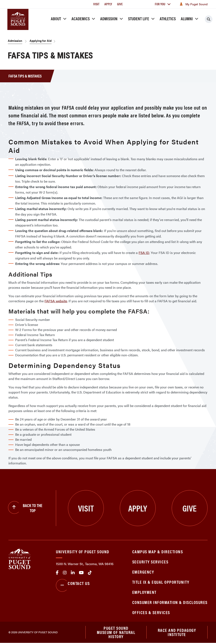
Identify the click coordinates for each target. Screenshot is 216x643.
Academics (81, 18)
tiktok (90, 573)
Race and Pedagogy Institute (177, 632)
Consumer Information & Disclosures (170, 602)
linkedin (73, 573)
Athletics (168, 18)
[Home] (19, 558)
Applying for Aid (40, 40)
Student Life (138, 18)
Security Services (150, 562)
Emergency (143, 572)
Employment (144, 592)
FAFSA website (56, 300)
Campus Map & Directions (157, 551)
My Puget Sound (196, 4)
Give (120, 3)
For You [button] (160, 3)
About (56, 18)
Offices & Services (151, 612)
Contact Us (79, 583)
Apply (108, 3)
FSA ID (144, 252)
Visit (96, 3)
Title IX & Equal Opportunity (160, 582)
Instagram (65, 573)
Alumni (187, 18)
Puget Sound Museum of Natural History (116, 632)
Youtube (81, 573)
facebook (57, 573)
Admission (108, 18)
